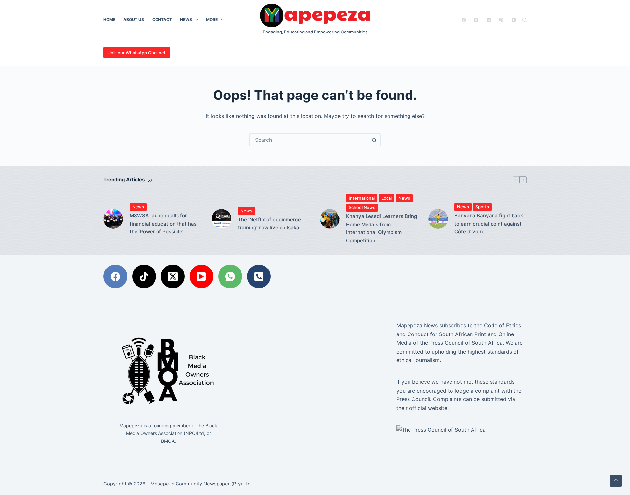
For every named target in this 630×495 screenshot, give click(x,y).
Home (109, 19)
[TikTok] (144, 277)
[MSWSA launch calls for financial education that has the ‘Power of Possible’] (113, 219)
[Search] (524, 20)
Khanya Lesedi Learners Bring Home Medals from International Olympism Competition (381, 228)
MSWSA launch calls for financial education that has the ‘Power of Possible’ (163, 223)
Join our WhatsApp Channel (136, 52)
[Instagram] (489, 20)
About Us (133, 19)
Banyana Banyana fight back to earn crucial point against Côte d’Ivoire (488, 223)
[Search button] (374, 140)
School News (362, 207)
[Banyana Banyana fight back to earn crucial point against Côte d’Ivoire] (438, 219)
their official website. (422, 408)
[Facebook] (464, 20)
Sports (482, 206)
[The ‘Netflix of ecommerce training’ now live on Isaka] (221, 219)
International (362, 198)
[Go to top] (616, 481)
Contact (162, 19)
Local (386, 198)
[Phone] (259, 277)
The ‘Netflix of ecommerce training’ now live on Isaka (269, 223)
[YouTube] (514, 20)
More (212, 19)
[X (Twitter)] (476, 20)
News (186, 19)
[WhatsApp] (230, 277)
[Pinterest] (501, 20)
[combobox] (309, 139)
